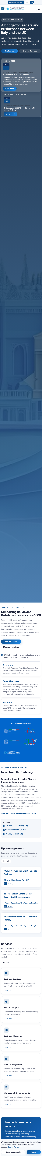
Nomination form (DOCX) (15, 830)
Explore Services (30, 51)
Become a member (15, 2)
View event (9, 89)
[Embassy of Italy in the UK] (11, 742)
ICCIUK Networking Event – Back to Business (17, 105)
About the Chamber (11, 642)
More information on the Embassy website (18, 813)
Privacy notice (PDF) (14, 834)
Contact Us (9, 51)
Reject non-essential (13, 1152)
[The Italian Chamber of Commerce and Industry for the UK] (13, 8)
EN (32, 2)
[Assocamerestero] (11, 752)
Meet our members (11, 647)
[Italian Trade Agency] (30, 742)
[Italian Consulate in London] (11, 731)
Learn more (8, 990)
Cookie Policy (13, 1147)
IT (27, 2)
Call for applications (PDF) (17, 826)
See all (6, 861)
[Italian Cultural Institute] (30, 731)
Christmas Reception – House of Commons (18, 72)
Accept (33, 1152)
